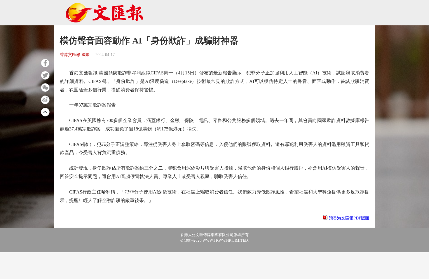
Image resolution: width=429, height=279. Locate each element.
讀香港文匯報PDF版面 (349, 218)
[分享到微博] (45, 99)
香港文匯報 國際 (75, 55)
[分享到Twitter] (45, 75)
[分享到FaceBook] (45, 63)
